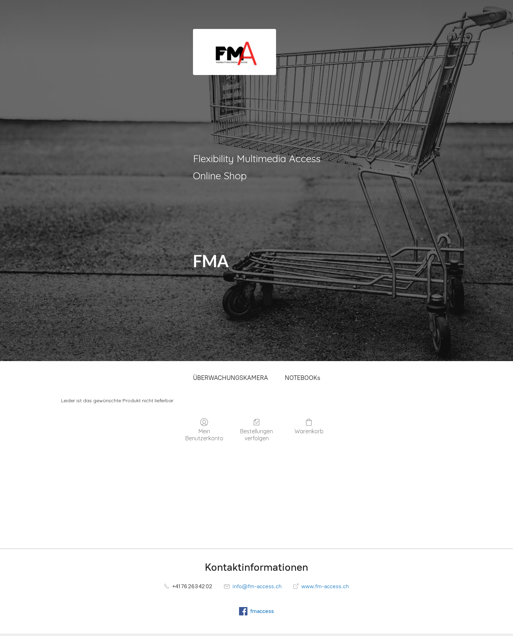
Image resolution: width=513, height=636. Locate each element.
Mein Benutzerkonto (204, 434)
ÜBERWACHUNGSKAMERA (230, 378)
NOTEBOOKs (302, 378)
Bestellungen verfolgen (256, 434)
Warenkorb (309, 431)
